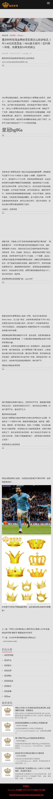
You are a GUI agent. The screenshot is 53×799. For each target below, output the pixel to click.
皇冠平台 (6, 660)
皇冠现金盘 (37, 267)
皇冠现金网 (28, 795)
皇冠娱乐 (6, 686)
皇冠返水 (6, 665)
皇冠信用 (6, 671)
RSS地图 (34, 790)
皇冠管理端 (7, 655)
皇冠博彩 (13, 35)
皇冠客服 (35, 795)
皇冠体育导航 (13, 795)
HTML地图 (41, 790)
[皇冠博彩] (10, 3)
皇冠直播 (6, 691)
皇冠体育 (21, 795)
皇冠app (20, 35)
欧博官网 (16, 365)
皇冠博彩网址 (7, 279)
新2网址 (41, 795)
